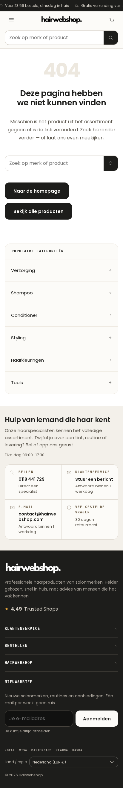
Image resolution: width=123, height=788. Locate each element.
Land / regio (16, 761)
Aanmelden (97, 719)
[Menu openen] (11, 19)
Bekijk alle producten (38, 211)
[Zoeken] (111, 38)
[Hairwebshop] (61, 20)
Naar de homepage (36, 191)
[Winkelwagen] (111, 19)
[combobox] (61, 38)
